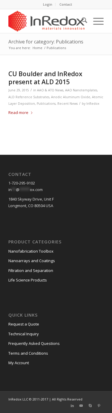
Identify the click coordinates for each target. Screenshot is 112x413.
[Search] (81, 21)
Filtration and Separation (30, 270)
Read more (18, 112)
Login (47, 4)
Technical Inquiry (23, 334)
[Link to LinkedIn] (72, 405)
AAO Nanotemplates (81, 90)
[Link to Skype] (90, 405)
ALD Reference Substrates (28, 97)
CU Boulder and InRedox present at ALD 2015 (45, 78)
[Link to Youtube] (81, 405)
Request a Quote (23, 324)
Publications (46, 103)
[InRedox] (46, 21)
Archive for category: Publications (45, 41)
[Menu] (95, 21)
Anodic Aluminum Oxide (70, 97)
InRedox (92, 103)
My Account (18, 362)
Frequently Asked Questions (34, 343)
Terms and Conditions (28, 353)
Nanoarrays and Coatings (31, 260)
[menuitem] (48, 4)
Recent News (67, 103)
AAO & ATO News (50, 90)
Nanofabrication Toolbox (30, 251)
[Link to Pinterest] (99, 405)
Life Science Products (27, 280)
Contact (65, 4)
